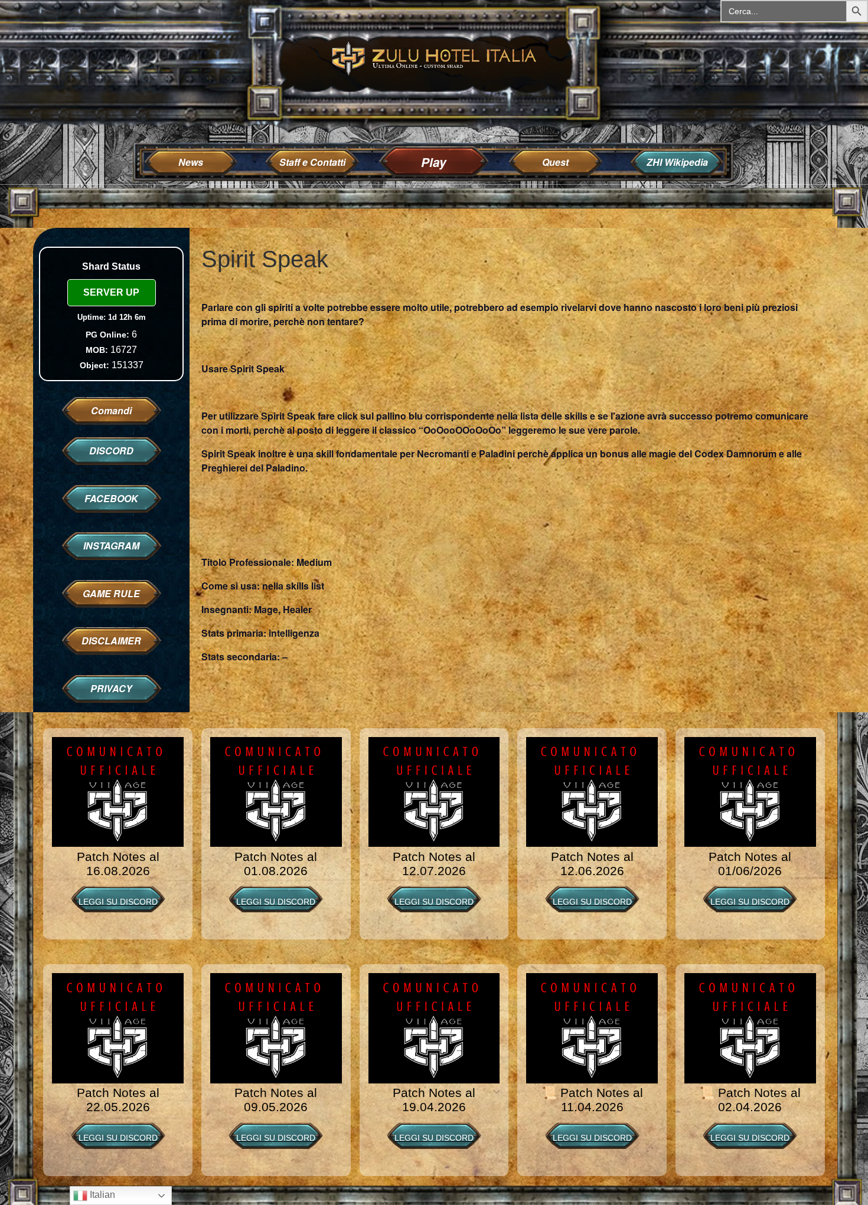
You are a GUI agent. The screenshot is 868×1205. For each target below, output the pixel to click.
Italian (101, 1195)
